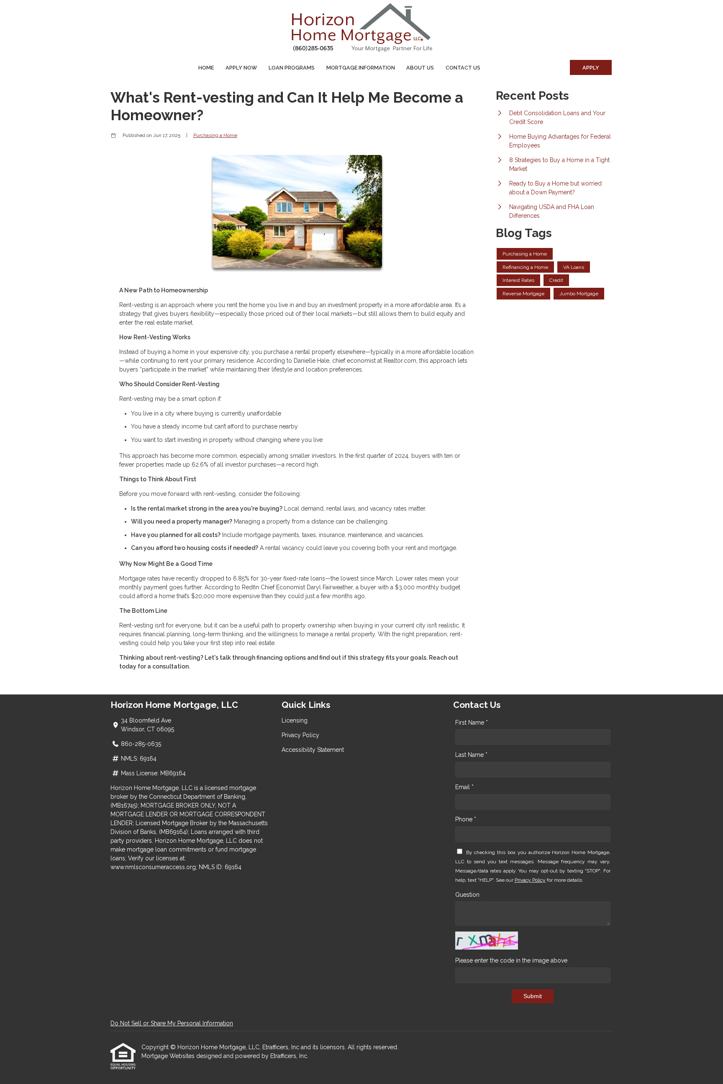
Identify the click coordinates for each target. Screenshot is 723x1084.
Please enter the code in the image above (511, 960)
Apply (590, 68)
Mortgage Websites (168, 1056)
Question (467, 894)
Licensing (295, 720)
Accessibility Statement (313, 749)
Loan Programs (292, 68)
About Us (420, 68)
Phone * (465, 819)
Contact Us (463, 68)
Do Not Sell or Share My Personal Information (171, 1023)
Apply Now (241, 68)
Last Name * (471, 754)
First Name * (471, 722)
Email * (464, 787)
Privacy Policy (300, 735)
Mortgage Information (360, 68)
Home (206, 68)
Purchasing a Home (215, 135)
